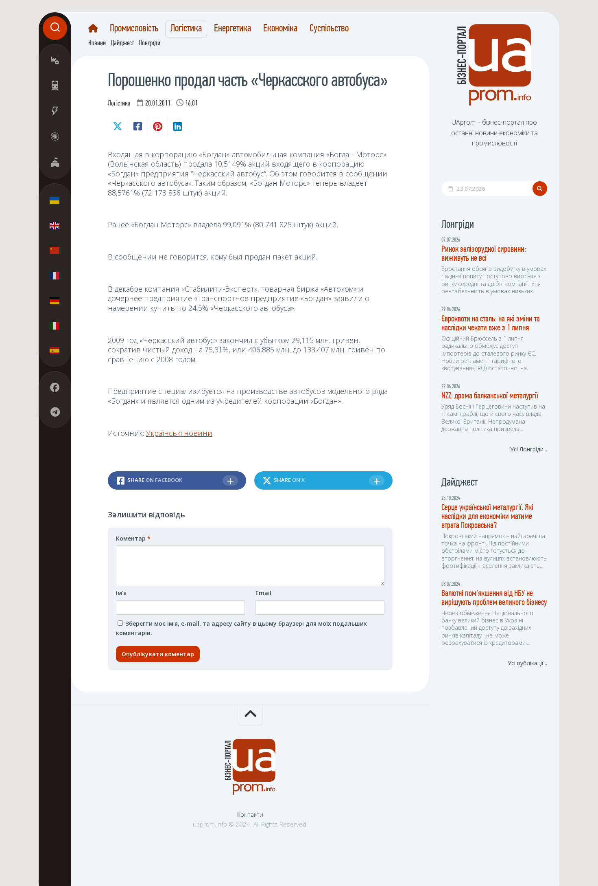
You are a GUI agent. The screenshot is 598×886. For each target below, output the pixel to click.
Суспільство (329, 29)
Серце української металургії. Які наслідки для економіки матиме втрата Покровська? (487, 516)
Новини (97, 43)
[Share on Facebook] (137, 126)
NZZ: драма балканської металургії (489, 396)
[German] (55, 300)
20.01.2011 (157, 104)
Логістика (186, 29)
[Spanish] (55, 350)
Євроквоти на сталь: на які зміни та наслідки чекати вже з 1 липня (490, 323)
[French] (55, 275)
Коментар (133, 538)
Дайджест (122, 43)
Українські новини (179, 433)
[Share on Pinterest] (157, 126)
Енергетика (232, 29)
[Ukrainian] (55, 200)
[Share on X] (117, 126)
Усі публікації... (527, 663)
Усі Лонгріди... (528, 449)
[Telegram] (55, 412)
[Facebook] (55, 388)
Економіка (280, 29)
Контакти (250, 814)
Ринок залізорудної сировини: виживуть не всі (483, 254)
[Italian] (55, 325)
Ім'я (121, 593)
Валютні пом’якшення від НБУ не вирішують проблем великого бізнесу (494, 598)
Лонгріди (149, 43)
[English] (55, 225)
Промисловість (134, 29)
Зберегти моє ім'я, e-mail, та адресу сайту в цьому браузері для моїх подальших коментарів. (241, 628)
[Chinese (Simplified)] (55, 250)
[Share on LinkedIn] (177, 126)
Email (263, 593)
